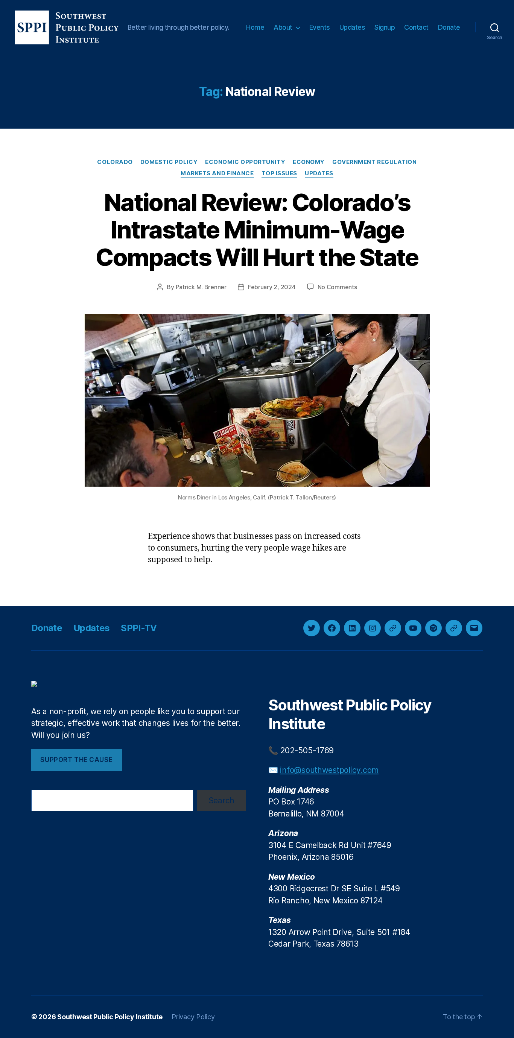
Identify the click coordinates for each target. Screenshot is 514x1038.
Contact (416, 27)
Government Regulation (374, 162)
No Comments (337, 287)
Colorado (114, 162)
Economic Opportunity (245, 162)
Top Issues (280, 173)
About (283, 27)
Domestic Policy (169, 162)
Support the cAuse (76, 759)
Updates (352, 27)
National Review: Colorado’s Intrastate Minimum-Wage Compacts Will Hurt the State (257, 230)
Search (221, 800)
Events (319, 27)
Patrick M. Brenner (201, 287)
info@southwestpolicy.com (329, 770)
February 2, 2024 (272, 287)
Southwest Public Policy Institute (110, 1017)
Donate (449, 27)
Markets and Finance (217, 173)
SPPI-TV (139, 627)
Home (255, 27)
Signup (384, 27)
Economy (309, 162)
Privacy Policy (193, 1017)
